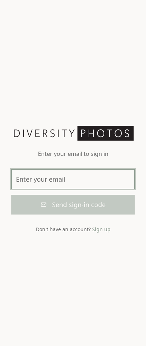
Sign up (101, 229)
